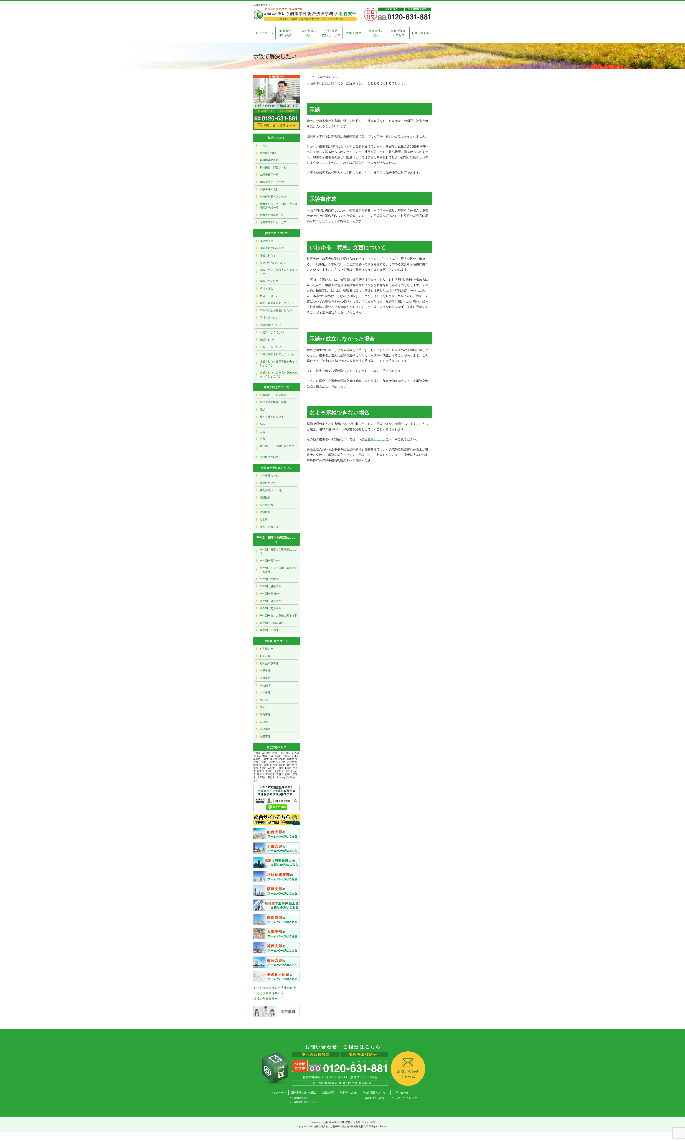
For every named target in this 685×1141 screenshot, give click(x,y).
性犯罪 (264, 700)
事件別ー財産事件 (270, 586)
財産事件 (265, 736)
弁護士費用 (353, 32)
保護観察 (265, 497)
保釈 (262, 409)
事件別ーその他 (269, 630)
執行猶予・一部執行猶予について (278, 447)
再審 (262, 438)
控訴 (262, 424)
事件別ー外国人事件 (272, 623)
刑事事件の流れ (376, 32)
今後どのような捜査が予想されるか (278, 271)
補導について (268, 483)
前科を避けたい (269, 317)
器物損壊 (265, 685)
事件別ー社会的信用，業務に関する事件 (278, 569)
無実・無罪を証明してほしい (277, 303)
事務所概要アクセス (398, 32)
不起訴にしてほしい (272, 332)
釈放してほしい (269, 295)
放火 (262, 707)
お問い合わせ (421, 32)
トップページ (264, 32)
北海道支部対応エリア (273, 222)
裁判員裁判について (272, 416)
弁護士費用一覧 (269, 174)
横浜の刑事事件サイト (268, 998)
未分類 (264, 721)
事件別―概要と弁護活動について (278, 551)
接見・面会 (266, 288)
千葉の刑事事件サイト (268, 993)
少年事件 (265, 692)
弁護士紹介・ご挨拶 (272, 182)
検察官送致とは (269, 526)
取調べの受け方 (269, 281)
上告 (262, 431)
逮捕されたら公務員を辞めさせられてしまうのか (278, 374)
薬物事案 (265, 729)
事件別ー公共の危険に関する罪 (278, 615)
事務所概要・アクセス (273, 196)
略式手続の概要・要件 (273, 402)
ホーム (264, 145)
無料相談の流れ (309, 32)
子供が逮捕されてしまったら (277, 354)
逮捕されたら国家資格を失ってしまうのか (278, 363)
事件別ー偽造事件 (270, 601)
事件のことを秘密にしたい (276, 310)
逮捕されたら (268, 255)
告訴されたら (268, 339)
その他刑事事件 (269, 663)
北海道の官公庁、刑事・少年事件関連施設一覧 (278, 205)
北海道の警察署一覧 (272, 215)
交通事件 (265, 670)
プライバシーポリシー (406, 1097)
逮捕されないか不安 (272, 248)
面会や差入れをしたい (273, 262)
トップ (310, 77)
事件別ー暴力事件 (270, 560)
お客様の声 (266, 648)
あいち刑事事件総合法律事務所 (274, 987)
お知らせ (265, 656)
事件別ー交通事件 (270, 608)
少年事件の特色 (269, 475)
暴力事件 (265, 714)
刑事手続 (265, 678)
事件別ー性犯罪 (269, 579)
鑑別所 (264, 519)
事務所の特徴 (268, 152)
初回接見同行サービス (331, 32)
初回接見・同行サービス (274, 167)
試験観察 (265, 512)
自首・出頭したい (270, 347)
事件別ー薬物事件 (270, 593)
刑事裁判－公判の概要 (273, 394)
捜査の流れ (266, 240)
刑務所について (269, 457)
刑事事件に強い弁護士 (286, 32)
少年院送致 (266, 504)
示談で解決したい (270, 325)
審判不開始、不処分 (272, 490)
